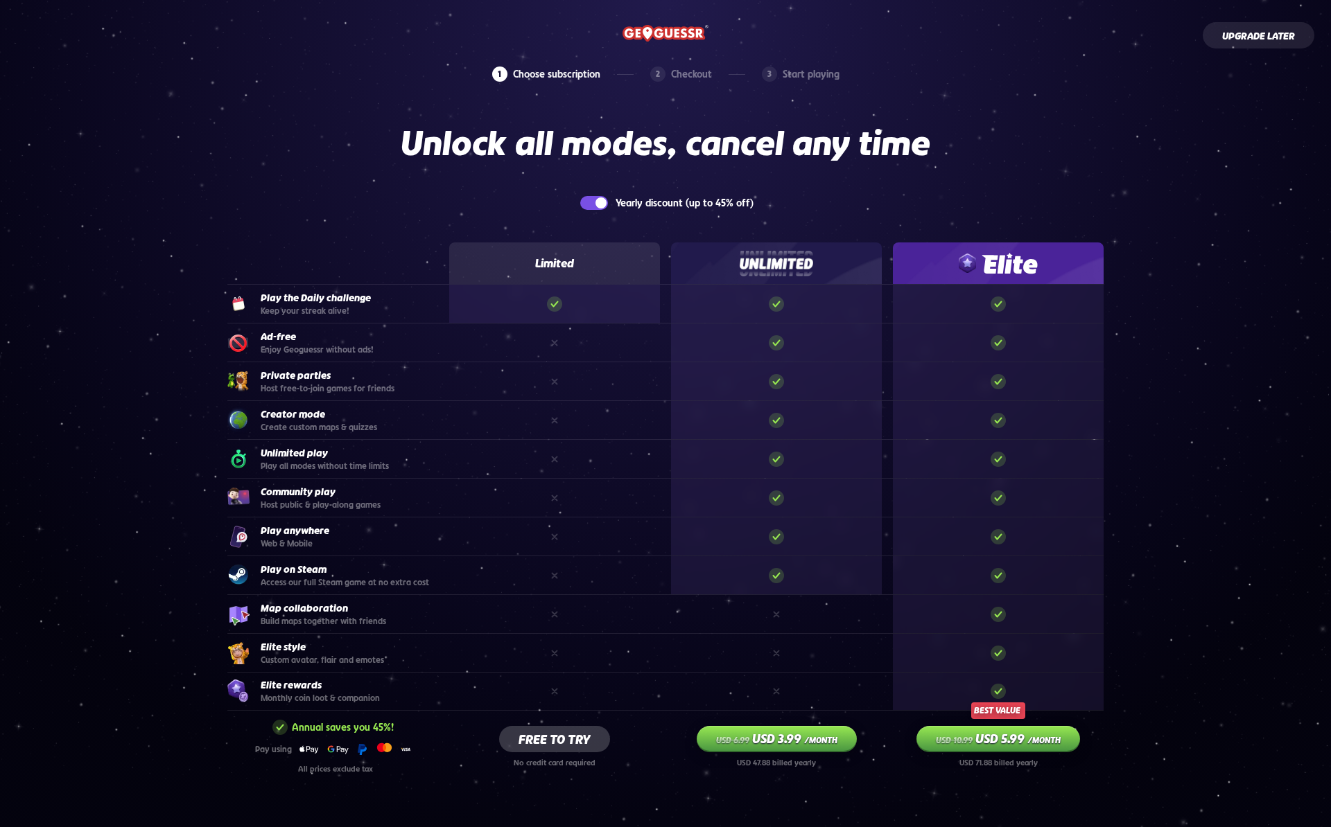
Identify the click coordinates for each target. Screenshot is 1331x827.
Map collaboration (304, 608)
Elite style (283, 646)
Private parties (296, 375)
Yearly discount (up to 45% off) (685, 202)
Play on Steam (294, 569)
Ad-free (278, 336)
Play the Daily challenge (316, 297)
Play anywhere (295, 530)
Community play (298, 491)
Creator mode (293, 414)
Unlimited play (294, 453)
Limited (554, 263)
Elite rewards (291, 685)
